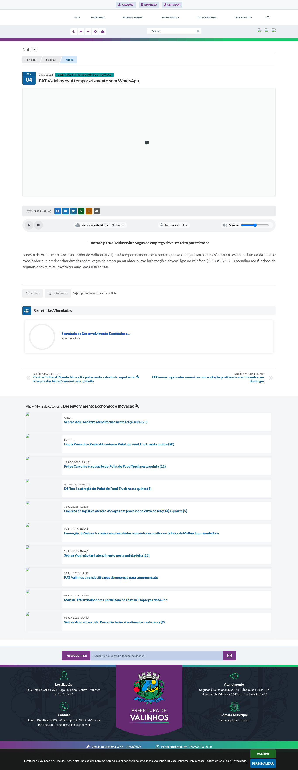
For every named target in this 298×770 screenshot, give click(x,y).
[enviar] (229, 656)
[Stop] (38, 225)
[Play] (29, 225)
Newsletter (77, 656)
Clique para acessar (234, 720)
